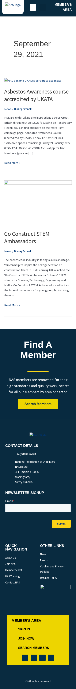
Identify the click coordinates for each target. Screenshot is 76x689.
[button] (33, 7)
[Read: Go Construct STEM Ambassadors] (38, 203)
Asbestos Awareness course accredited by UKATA (36, 95)
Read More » (12, 162)
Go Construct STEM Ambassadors (26, 237)
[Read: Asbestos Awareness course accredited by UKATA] (32, 80)
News (8, 109)
